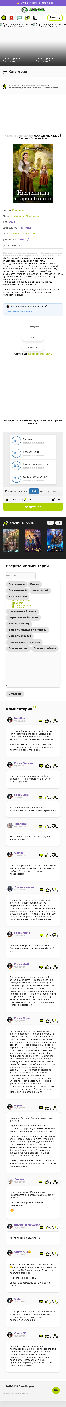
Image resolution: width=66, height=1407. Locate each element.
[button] (16, 584)
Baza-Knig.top (27, 1386)
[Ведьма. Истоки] (55, 540)
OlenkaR (19, 853)
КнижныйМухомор (27, 1225)
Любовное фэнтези (35, 86)
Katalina (19, 718)
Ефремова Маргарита (26, 216)
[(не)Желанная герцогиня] (33, 540)
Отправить (15, 694)
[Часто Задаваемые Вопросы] (27, 18)
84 (14, 500)
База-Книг (14, 86)
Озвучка (34, 327)
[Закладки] (12, 18)
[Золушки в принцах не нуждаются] (11, 540)
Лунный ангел (24, 887)
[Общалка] (19, 18)
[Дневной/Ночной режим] (35, 18)
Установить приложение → (22, 312)
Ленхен (19, 1179)
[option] (21, 601)
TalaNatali (20, 824)
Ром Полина (19, 210)
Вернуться (33, 507)
